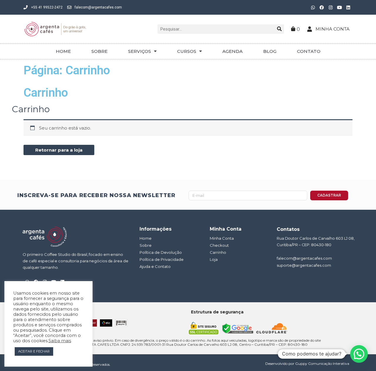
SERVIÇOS (139, 51)
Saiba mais (59, 340)
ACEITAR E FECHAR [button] (34, 351)
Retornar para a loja (59, 150)
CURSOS (186, 51)
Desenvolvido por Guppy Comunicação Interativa (307, 363)
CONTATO (308, 51)
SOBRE (99, 51)
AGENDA (232, 51)
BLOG (269, 51)
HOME (63, 51)
